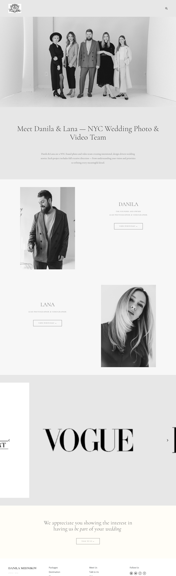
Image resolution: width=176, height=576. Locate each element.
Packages (53, 567)
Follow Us (134, 567)
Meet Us (93, 567)
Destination (54, 572)
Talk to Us (94, 572)
